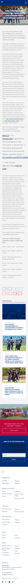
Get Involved (5, 519)
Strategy (17, 548)
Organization (5, 483)
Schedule (4, 511)
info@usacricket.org (7, 574)
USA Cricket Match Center (12, 121)
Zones (3, 496)
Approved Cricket (19, 498)
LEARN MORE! (14, 430)
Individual (4, 480)
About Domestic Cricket (19, 495)
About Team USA (19, 511)
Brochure (17, 483)
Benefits (17, 481)
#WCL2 (5, 136)
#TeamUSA (7, 139)
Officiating (17, 522)
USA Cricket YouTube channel (14, 119)
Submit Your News (7, 493)
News (3, 491)
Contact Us (18, 491)
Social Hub (17, 538)
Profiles (17, 509)
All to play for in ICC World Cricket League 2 (14, 412)
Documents (5, 552)
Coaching (4, 524)
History (16, 546)
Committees (5, 555)
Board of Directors (7, 545)
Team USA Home (6, 509)
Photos (4, 535)
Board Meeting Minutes (6, 549)
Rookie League (6, 522)
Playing (17, 520)
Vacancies (17, 553)
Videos (4, 537)
